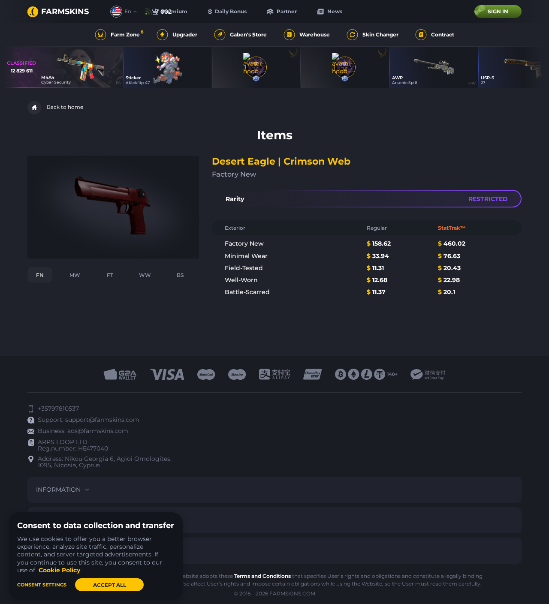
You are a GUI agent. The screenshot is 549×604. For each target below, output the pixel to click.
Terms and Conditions (262, 576)
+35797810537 (58, 409)
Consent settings (41, 585)
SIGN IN (498, 11)
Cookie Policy (59, 570)
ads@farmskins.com (97, 431)
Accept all (109, 585)
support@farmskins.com (102, 420)
